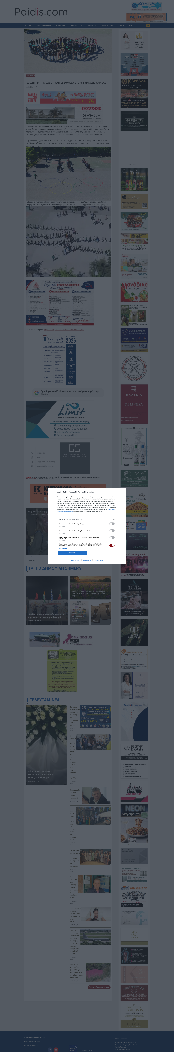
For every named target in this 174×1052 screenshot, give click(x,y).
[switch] (112, 523)
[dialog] (87, 526)
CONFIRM (72, 553)
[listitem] (87, 519)
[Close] (122, 492)
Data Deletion (75, 560)
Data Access (87, 560)
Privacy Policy (98, 560)
